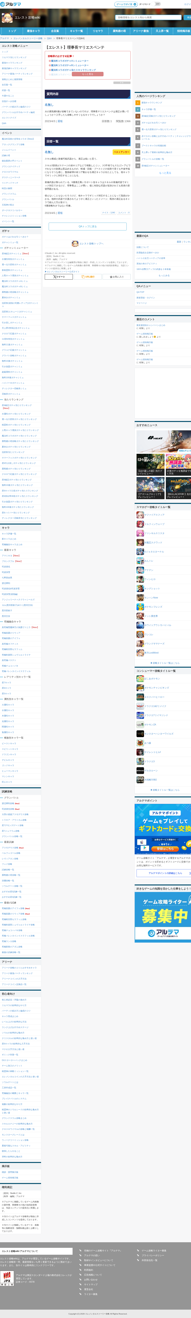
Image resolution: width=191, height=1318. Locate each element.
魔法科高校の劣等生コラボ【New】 (18, 139)
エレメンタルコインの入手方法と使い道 (20, 1076)
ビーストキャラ (9, 743)
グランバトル (8, 199)
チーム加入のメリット (12, 1065)
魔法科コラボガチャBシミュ (15, 286)
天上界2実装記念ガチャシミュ (16, 328)
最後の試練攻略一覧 (11, 952)
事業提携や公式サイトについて (99, 1265)
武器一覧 (6, 90)
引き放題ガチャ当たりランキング (17, 502)
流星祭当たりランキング (13, 452)
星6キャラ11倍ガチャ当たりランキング (20, 491)
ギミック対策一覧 (10, 1055)
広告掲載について (93, 1275)
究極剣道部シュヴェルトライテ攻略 (18, 925)
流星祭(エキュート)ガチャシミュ (17, 311)
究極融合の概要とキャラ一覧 (15, 1093)
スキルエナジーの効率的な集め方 (17, 1124)
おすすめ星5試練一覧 (11, 891)
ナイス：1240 (108, 212)
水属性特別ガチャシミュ (13, 259)
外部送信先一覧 (149, 1260)
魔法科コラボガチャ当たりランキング (19, 436)
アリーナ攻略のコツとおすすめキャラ (19, 968)
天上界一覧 (162, 30)
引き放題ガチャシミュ (12, 366)
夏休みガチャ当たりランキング (16, 447)
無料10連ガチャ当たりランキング (17, 485)
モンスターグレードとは (13, 1135)
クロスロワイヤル (10, 172)
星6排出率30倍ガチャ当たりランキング (20, 496)
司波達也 (6, 566)
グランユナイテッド (11, 166)
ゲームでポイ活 (124, 4)
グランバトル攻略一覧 (12, 836)
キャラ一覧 (76, 30)
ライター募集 (91, 1294)
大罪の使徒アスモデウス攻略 (15, 814)
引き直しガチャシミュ (12, 322)
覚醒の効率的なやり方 (12, 1104)
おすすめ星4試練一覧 (11, 897)
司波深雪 (6, 572)
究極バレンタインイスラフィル (16, 671)
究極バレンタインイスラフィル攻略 (18, 936)
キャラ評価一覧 (9, 534)
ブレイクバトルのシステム (14, 1098)
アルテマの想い (92, 1255)
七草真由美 (7, 577)
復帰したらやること (11, 1151)
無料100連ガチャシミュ (13, 377)
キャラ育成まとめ (10, 1016)
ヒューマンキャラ (10, 771)
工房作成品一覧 (9, 1087)
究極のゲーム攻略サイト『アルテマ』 (103, 1250)
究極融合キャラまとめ (12, 544)
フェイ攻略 (7, 864)
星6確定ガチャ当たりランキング (17, 406)
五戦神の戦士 (8, 205)
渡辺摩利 (6, 583)
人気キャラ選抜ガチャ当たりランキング (20, 430)
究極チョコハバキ (10, 666)
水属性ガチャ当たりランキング (16, 414)
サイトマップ (91, 1284)
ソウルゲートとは (10, 1082)
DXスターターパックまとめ (14, 1060)
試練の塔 (6, 155)
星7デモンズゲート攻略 (13, 825)
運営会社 (88, 1289)
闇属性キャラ (8, 727)
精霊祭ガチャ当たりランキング (16, 425)
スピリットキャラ (10, 749)
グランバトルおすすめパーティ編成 (18, 112)
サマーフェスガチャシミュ (14, 317)
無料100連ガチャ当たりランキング (18, 507)
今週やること (8, 96)
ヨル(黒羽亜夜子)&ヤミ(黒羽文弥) (17, 605)
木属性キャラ (8, 716)
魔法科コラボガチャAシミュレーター (70, 61)
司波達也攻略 (11, 809)
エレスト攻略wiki (27, 17)
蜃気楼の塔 (119, 30)
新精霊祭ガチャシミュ (12, 270)
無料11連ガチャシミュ (12, 344)
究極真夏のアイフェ (11, 638)
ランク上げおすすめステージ (15, 1027)
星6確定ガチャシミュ (16, 253)
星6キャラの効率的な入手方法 (16, 1044)
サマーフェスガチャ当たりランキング (19, 458)
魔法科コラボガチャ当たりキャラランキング (73, 70)
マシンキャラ (8, 776)
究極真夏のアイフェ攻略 (16, 908)
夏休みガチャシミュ (11, 297)
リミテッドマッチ (10, 183)
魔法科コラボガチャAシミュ (15, 281)
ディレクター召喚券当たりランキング (19, 518)
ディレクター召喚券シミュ (14, 388)
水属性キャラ (8, 710)
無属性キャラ (8, 732)
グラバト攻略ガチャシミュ (14, 355)
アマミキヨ (11, 555)
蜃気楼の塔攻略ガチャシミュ (15, 292)
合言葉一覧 (7, 85)
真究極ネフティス (10, 644)
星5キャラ (6, 693)
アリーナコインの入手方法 (14, 979)
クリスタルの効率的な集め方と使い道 (19, 1038)
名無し (49, 104)
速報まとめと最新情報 (12, 79)
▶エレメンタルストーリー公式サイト (62, 271)
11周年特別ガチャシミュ (13, 339)
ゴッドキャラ (8, 765)
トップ (12, 30)
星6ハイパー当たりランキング (16, 512)
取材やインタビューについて (98, 1260)
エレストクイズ (9, 118)
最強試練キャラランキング (14, 68)
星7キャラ (6, 682)
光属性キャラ (8, 721)
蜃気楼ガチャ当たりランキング (16, 469)
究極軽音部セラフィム (12, 649)
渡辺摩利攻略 (11, 803)
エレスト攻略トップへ (91, 243)
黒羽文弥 (6, 616)
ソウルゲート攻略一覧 (12, 886)
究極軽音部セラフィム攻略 (14, 919)
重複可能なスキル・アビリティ (16, 1146)
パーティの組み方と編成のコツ (16, 107)
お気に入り (118, 276)
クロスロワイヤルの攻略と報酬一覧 (18, 1129)
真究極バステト (9, 660)
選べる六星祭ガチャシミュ (14, 264)
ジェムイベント (9, 150)
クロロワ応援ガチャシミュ (14, 333)
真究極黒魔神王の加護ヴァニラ (20, 627)
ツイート (60, 276)
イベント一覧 (8, 221)
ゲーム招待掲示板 (10, 1178)
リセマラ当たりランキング (14, 57)
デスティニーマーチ (11, 177)
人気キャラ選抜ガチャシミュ (15, 275)
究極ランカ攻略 (9, 941)
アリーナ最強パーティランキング (17, 74)
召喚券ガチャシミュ (11, 394)
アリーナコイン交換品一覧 (14, 984)
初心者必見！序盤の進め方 (14, 1000)
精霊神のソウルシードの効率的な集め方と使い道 (20, 1111)
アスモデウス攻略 (13, 848)
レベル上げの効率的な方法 (14, 1022)
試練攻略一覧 (8, 869)
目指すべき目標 (9, 101)
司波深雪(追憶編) (10, 594)
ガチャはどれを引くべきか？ (15, 237)
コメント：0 (123, 212)
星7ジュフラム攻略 (10, 831)
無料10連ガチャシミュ (12, 361)
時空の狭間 (7, 188)
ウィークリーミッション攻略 (15, 1140)
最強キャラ (33, 30)
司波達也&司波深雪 (11, 588)
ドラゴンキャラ (9, 754)
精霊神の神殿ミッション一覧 (15, 1071)
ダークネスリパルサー (12, 210)
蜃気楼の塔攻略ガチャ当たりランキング (20, 441)
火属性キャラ (8, 705)
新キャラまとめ (9, 539)
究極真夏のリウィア (11, 633)
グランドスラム (9, 194)
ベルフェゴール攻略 (11, 853)
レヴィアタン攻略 (10, 859)
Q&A (4, 123)
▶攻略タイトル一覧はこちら (165, 663)
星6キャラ (6, 688)
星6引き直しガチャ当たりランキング (19, 463)
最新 (179, 241)
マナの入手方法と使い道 (13, 1049)
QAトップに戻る (88, 226)
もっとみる (164, 275)
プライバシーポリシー (153, 1255)
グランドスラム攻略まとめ (14, 1118)
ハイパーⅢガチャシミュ (13, 383)
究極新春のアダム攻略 (12, 947)
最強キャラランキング (12, 63)
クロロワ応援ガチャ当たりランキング (19, 474)
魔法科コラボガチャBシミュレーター (70, 65)
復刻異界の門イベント (12, 161)
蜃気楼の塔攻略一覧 (11, 875)
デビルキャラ (8, 760)
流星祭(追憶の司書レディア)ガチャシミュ (20, 304)
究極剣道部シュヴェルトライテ (16, 655)
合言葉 (55, 30)
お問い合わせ (91, 1279)
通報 (60, 121)
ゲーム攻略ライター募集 (154, 1250)
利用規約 (88, 1270)
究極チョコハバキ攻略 (12, 930)
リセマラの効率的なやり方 (14, 1005)
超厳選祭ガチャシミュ (12, 372)
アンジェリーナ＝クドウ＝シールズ (18, 599)
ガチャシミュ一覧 (10, 242)
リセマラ (98, 30)
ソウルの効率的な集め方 (13, 1033)
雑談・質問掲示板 (10, 1172)
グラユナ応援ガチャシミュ (14, 350)
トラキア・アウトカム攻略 (14, 820)
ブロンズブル (12, 561)
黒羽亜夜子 (7, 610)
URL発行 (90, 276)
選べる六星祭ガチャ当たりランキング (19, 419)
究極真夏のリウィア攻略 (16, 914)
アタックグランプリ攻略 (13, 144)
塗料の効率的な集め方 (12, 1157)
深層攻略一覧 (8, 880)
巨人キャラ (7, 782)
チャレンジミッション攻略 (14, 216)
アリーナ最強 (141, 30)
